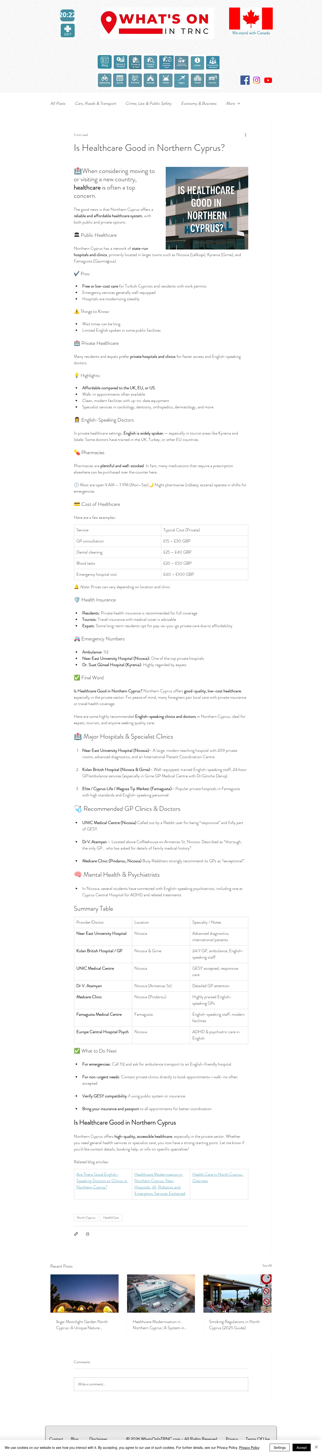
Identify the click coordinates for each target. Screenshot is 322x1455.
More (230, 103)
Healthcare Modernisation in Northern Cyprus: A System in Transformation (158, 1325)
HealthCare (111, 1217)
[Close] (316, 1447)
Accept (302, 1447)
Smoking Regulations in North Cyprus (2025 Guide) (234, 1325)
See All (267, 1265)
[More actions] (245, 135)
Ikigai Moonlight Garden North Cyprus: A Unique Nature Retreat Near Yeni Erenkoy (82, 1325)
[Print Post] (87, 1234)
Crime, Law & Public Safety (148, 103)
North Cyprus (86, 1217)
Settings (280, 1447)
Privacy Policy (249, 1447)
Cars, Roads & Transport (95, 103)
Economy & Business (198, 103)
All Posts (57, 103)
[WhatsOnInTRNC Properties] (268, 80)
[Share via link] (76, 1234)
